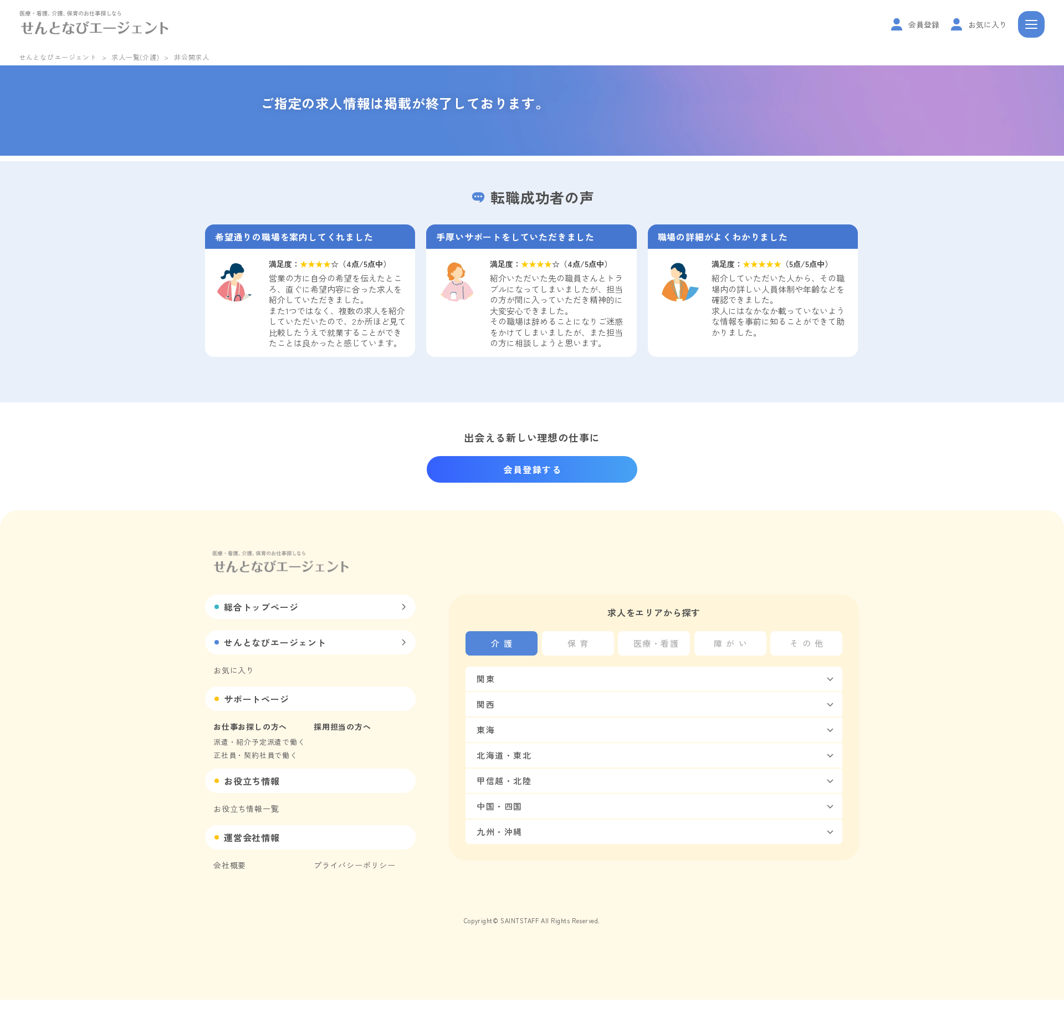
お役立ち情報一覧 (246, 808)
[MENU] (1031, 24)
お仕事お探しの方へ (250, 726)
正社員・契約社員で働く (255, 755)
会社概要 (229, 865)
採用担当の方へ (342, 726)
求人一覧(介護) (135, 57)
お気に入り (233, 670)
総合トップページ (261, 606)
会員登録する (532, 469)
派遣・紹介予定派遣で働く (259, 741)
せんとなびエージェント (58, 57)
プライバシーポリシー (355, 865)
